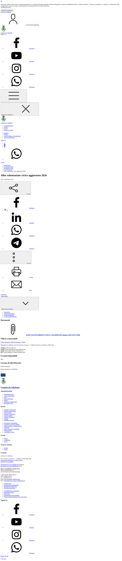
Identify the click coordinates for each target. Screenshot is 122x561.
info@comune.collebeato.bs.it (12, 479)
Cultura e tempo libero (10, 411)
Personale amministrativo (10, 402)
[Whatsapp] (16, 159)
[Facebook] (4, 143)
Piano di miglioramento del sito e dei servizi (15, 497)
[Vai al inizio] (1, 372)
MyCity (4, 559)
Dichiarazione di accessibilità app (10, 464)
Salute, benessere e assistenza (11, 429)
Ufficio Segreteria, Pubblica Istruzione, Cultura (13, 342)
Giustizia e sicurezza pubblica (12, 424)
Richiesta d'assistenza (9, 488)
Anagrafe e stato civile (10, 409)
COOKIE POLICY (6, 7)
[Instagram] (4, 146)
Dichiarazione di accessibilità (11, 495)
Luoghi (6, 448)
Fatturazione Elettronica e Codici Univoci (12, 460)
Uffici (5, 397)
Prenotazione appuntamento (11, 485)
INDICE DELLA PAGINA (7, 309)
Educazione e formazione (10, 423)
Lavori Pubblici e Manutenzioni (12, 136)
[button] (8, 125)
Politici (6, 400)
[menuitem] (19, 208)
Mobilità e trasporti (9, 420)
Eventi (5, 449)
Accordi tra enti (8, 169)
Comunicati (7, 440)
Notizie (6, 438)
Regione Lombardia (6, 12)
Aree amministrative (9, 396)
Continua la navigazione (7, 10)
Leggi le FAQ (7, 483)
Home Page (7, 165)
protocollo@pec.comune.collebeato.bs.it (14, 480)
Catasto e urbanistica (9, 417)
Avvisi (5, 441)
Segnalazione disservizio (10, 486)
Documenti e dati (8, 168)
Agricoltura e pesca (9, 432)
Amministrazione (8, 166)
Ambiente (6, 427)
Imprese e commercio (9, 414)
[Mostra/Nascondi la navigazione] (14, 95)
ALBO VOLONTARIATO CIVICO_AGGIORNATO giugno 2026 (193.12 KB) (53, 335)
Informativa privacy (9, 492)
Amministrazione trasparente (11, 491)
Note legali (7, 494)
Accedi (2, 162)
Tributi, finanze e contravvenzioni (13, 426)
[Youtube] (4, 145)
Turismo (6, 418)
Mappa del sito (4, 556)
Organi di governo (9, 394)
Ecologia (6, 133)
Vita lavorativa (8, 412)
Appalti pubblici (8, 415)
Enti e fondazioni (8, 399)
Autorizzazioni (8, 430)
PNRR (6, 134)
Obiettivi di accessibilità (7, 461)
